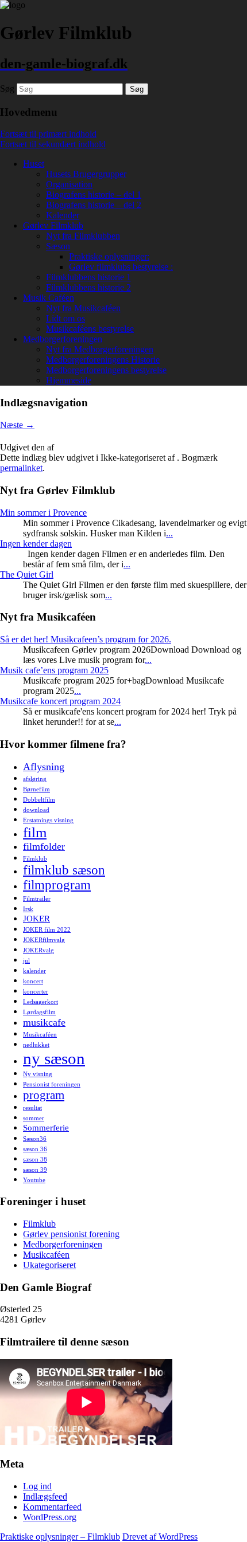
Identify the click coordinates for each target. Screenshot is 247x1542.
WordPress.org (49, 1517)
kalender (34, 971)
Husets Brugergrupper (86, 174)
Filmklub (35, 859)
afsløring (35, 779)
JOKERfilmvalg (44, 940)
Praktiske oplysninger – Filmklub (60, 1536)
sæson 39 (35, 1170)
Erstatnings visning (48, 820)
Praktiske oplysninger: (109, 256)
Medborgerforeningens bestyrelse (106, 370)
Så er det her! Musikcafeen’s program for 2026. (85, 639)
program (43, 1095)
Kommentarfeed (52, 1507)
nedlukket (36, 1045)
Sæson (58, 246)
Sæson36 (35, 1139)
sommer (33, 1118)
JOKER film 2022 (47, 930)
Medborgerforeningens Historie (103, 359)
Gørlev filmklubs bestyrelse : (121, 267)
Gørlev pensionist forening (71, 1234)
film (35, 832)
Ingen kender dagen (36, 543)
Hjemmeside (68, 380)
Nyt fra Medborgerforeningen (99, 349)
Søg (7, 88)
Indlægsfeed (45, 1496)
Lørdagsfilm (39, 1012)
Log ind (37, 1486)
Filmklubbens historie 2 (88, 287)
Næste (17, 425)
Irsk (28, 909)
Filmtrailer (37, 899)
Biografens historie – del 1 (93, 194)
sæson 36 (35, 1149)
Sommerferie (46, 1127)
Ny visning (37, 1074)
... (169, 533)
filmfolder (44, 846)
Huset (33, 163)
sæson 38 (35, 1159)
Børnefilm (36, 789)
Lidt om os (65, 318)
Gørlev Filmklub (53, 225)
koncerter (35, 991)
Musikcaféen (40, 1034)
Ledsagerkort (40, 1002)
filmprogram (57, 885)
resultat (32, 1108)
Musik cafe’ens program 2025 (54, 670)
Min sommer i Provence (43, 512)
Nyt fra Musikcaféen (83, 308)
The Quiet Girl (26, 574)
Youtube (34, 1180)
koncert (33, 981)
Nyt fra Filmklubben (83, 236)
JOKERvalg (38, 950)
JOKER (36, 918)
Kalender (62, 215)
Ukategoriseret (49, 1265)
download (36, 810)
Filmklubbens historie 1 (88, 277)
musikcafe (44, 1022)
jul (26, 961)
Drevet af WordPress (160, 1536)
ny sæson (54, 1058)
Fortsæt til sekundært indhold (53, 144)
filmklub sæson (64, 870)
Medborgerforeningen (62, 339)
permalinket (21, 468)
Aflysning (43, 766)
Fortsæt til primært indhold (48, 134)
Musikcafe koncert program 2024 (60, 701)
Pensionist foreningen (51, 1084)
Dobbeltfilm (39, 799)
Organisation (69, 184)
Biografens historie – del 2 (93, 205)
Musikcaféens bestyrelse (90, 328)
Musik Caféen (48, 298)
